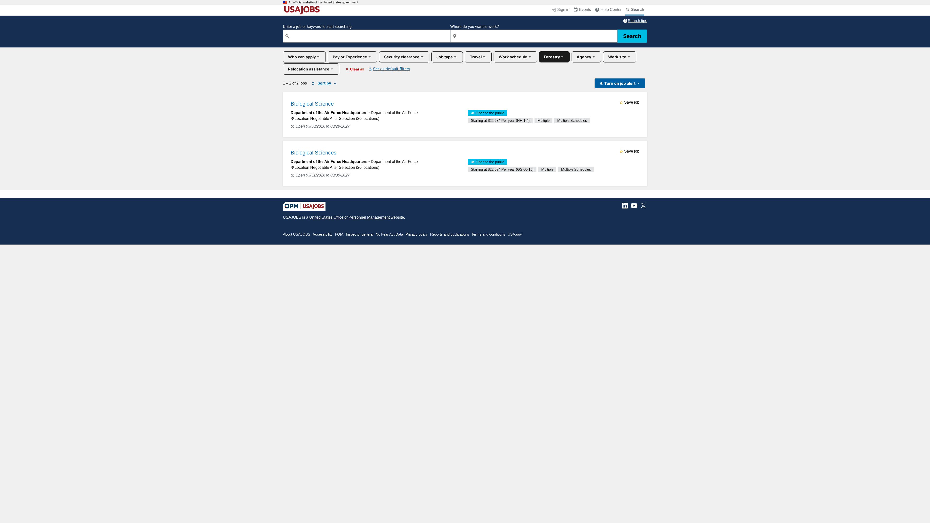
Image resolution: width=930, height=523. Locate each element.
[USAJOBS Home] (303, 10)
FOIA (339, 234)
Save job (631, 102)
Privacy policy (416, 234)
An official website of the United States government (323, 2)
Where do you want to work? (474, 26)
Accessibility (323, 234)
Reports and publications (449, 234)
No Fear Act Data (389, 234)
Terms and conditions (488, 234)
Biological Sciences (313, 153)
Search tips (637, 21)
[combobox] (366, 36)
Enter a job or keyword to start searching (317, 26)
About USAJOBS (296, 234)
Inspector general (359, 234)
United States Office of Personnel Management (349, 217)
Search (632, 36)
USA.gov (515, 234)
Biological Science (312, 104)
